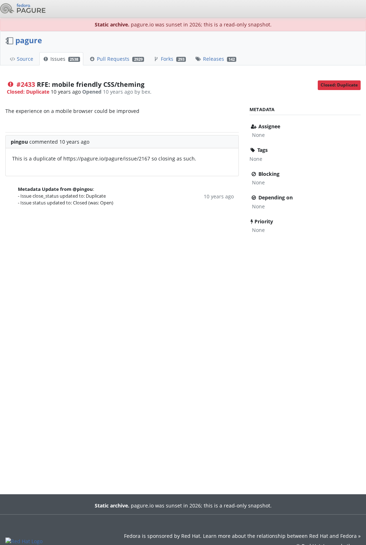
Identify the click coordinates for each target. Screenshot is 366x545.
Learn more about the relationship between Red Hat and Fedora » (282, 535)
